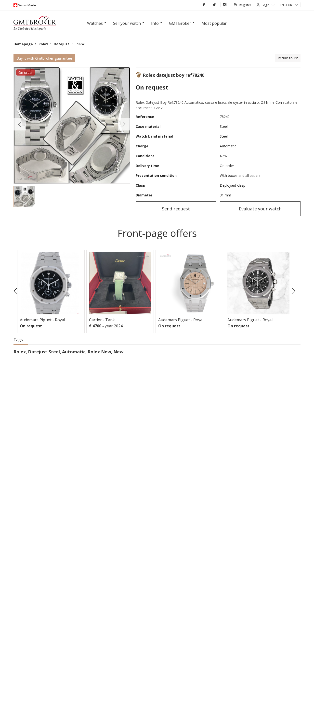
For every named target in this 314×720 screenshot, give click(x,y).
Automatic (73, 352)
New (118, 352)
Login (266, 5)
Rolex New (99, 352)
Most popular (214, 23)
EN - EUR (286, 5)
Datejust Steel (44, 352)
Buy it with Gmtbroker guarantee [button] (44, 58)
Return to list (288, 58)
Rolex (19, 352)
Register (245, 5)
